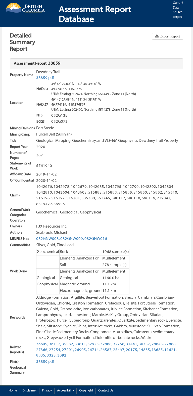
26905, (81, 350)
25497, (119, 350)
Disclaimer (29, 390)
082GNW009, (72, 239)
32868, (106, 344)
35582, (68, 344)
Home (13, 390)
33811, (81, 344)
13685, (158, 350)
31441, (132, 344)
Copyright (86, 390)
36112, (55, 344)
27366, (42, 350)
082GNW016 (95, 239)
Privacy (47, 390)
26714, (93, 350)
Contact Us (105, 390)
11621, (170, 350)
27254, (55, 350)
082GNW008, (48, 239)
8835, (41, 356)
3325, (52, 356)
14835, (145, 350)
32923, (93, 344)
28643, (158, 344)
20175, (132, 350)
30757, (145, 344)
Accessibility (65, 390)
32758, (119, 344)
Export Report (169, 36)
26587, (106, 350)
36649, (42, 344)
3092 (61, 356)
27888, (170, 344)
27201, (68, 350)
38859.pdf (45, 78)
